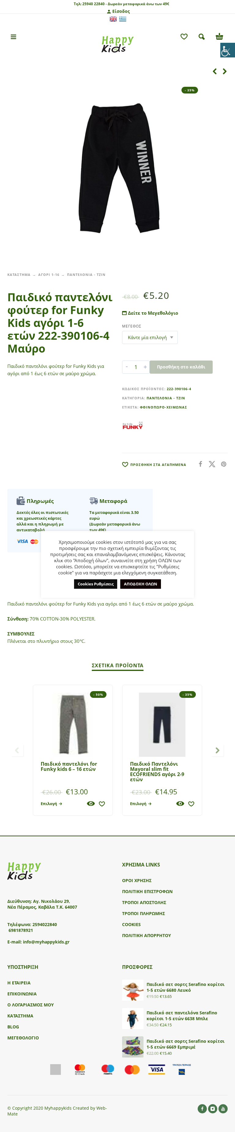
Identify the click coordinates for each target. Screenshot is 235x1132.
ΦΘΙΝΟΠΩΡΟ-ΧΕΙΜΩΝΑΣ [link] (163, 407)
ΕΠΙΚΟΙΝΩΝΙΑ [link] (22, 994)
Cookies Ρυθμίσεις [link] (96, 584)
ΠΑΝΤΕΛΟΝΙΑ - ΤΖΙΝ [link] (86, 274)
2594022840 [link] (44, 924)
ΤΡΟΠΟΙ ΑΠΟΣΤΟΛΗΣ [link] (144, 902)
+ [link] (145, 367)
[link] (227, 50)
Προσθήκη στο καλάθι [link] (181, 367)
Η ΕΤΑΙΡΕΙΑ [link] (19, 983)
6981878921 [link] (21, 930)
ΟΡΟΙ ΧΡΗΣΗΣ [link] (136, 880)
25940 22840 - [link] (94, 3)
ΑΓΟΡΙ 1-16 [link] (48, 274)
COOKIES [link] (131, 924)
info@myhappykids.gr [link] (46, 942)
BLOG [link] (13, 1027)
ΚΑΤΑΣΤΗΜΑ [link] (19, 274)
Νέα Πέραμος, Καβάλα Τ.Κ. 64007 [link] (42, 907)
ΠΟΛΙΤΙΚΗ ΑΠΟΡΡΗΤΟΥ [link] (146, 935)
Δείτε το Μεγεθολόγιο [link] (152, 313)
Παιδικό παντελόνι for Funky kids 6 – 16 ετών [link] (69, 766)
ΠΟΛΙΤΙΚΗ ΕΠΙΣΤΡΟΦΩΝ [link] (147, 891)
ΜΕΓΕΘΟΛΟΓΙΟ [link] (23, 1038)
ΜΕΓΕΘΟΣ (131, 326)
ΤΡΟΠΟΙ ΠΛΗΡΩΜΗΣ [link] (143, 913)
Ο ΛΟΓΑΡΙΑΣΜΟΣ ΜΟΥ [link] (30, 1005)
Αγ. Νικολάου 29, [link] (51, 901)
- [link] (127, 367)
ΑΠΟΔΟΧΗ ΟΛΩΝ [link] (140, 584)
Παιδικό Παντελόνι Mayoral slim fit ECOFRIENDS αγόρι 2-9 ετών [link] (157, 771)
